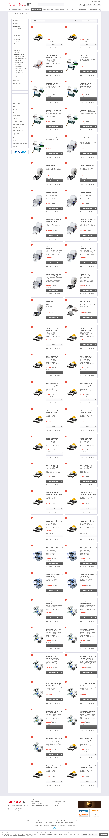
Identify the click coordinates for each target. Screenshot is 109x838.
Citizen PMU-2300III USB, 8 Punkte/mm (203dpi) (87, 247)
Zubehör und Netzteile (19, 77)
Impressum (34, 807)
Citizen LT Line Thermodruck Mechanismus (88, 56)
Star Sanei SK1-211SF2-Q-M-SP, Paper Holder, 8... (54, 629)
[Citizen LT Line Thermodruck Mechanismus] (72, 64)
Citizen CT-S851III (18, 31)
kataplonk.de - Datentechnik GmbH (67, 825)
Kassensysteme (17, 20)
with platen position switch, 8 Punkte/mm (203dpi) (88, 766)
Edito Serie (16, 33)
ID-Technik (15, 106)
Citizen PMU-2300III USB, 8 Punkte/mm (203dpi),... (53, 275)
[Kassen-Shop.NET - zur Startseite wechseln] (20, 5)
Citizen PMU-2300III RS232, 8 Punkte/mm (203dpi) (88, 220)
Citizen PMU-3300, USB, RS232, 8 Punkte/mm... (86, 275)
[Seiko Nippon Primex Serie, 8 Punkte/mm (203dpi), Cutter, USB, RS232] (38, 556)
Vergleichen (50, 48)
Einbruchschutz (17, 127)
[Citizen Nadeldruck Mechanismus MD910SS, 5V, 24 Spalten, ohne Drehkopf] (72, 119)
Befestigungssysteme (18, 124)
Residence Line (17, 137)
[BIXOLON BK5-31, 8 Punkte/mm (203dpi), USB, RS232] (38, 64)
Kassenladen (16, 23)
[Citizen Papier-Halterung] (72, 173)
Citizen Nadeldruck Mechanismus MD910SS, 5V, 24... (88, 111)
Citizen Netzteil (84, 138)
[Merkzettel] (80, 4)
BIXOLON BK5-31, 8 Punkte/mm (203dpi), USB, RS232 (53, 56)
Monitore (15, 118)
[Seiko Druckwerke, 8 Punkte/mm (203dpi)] (38, 337)
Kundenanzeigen (17, 86)
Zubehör (15, 146)
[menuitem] (51, 4)
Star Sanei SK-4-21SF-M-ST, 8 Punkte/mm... (54, 602)
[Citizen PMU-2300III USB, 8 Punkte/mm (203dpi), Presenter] (38, 283)
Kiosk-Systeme (16, 115)
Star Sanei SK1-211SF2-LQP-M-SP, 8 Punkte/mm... (88, 602)
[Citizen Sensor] (38, 310)
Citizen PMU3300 (18, 60)
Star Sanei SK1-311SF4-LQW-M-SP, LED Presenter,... (88, 657)
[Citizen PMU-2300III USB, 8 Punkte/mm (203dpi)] (72, 255)
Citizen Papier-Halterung (87, 165)
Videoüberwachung (18, 130)
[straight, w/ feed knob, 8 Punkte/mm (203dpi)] (72, 747)
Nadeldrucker (17, 50)
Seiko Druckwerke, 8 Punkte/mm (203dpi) (52, 329)
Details (53, 44)
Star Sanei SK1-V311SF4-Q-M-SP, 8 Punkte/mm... (54, 711)
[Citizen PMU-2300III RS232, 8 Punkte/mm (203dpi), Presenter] (38, 255)
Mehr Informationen (28, 835)
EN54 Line (15, 140)
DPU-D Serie (17, 39)
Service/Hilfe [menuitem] (96, 1)
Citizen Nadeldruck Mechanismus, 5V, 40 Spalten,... (52, 138)
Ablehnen (84, 834)
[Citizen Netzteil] (72, 146)
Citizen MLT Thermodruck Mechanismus (53, 83)
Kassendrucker (17, 26)
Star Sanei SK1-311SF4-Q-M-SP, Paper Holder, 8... (54, 684)
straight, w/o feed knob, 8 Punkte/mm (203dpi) (53, 766)
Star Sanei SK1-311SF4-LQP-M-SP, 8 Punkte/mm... (54, 657)
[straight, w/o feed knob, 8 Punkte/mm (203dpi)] (38, 774)
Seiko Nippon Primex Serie (20, 68)
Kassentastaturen (17, 112)
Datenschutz (57, 807)
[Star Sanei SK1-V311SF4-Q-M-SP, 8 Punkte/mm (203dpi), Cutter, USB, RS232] (38, 720)
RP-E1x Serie (17, 41)
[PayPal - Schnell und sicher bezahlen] (20, 152)
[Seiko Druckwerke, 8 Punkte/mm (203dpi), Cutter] (38, 501)
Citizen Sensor (50, 301)
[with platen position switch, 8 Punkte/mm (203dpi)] (72, 774)
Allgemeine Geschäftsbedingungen (40, 805)
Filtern (35, 21)
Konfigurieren (103, 834)
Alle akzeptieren (93, 834)
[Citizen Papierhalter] (38, 201)
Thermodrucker (18, 43)
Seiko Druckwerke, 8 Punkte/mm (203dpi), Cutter (54, 493)
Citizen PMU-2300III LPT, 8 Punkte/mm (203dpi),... (53, 220)
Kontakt (56, 805)
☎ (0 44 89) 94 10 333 (15, 809)
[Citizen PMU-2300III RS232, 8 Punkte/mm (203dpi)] (72, 228)
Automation (16, 101)
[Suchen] (62, 4)
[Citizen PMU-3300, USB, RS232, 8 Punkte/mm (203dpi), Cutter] (72, 283)
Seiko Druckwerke (18, 66)
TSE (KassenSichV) (17, 89)
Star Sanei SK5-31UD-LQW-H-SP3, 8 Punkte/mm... (88, 711)
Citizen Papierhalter (51, 192)
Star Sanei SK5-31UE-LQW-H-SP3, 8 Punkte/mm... (54, 739)
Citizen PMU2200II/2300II (20, 56)
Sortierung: (78, 20)
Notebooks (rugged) (18, 121)
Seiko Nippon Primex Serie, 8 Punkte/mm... (54, 548)
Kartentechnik (16, 109)
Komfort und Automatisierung (17, 134)
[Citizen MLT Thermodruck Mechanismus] (38, 92)
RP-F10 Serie (17, 37)
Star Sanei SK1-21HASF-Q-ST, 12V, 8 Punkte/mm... (88, 629)
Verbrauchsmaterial (19, 72)
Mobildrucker (17, 48)
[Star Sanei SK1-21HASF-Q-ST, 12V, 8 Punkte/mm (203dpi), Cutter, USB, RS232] (72, 638)
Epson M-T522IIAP (85, 301)
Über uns (56, 803)
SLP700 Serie (17, 35)
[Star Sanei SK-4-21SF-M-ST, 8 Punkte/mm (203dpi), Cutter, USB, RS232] (38, 610)
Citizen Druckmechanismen (20, 58)
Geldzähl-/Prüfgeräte (18, 104)
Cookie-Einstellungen (59, 801)
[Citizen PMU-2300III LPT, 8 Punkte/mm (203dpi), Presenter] (38, 228)
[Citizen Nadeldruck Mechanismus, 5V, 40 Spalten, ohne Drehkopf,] (38, 146)
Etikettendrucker (17, 83)
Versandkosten (51, 820)
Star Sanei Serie (18, 64)
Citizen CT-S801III (18, 28)
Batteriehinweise (35, 801)
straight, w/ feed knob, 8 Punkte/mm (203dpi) (87, 739)
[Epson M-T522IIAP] (72, 310)
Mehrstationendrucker (19, 52)
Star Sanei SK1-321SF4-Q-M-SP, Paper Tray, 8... (88, 684)
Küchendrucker (18, 46)
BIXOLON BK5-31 (18, 70)
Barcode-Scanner (17, 80)
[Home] (9, 9)
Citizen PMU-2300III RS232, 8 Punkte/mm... (54, 247)
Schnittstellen (17, 74)
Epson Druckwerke (19, 62)
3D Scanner (16, 98)
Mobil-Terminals (17, 92)
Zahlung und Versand (36, 803)
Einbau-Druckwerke (19, 54)
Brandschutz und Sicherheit (20, 143)
